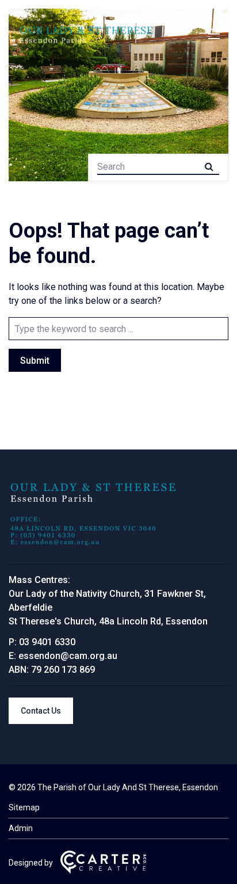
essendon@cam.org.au (67, 655)
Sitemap (24, 807)
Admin (21, 828)
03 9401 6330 (47, 642)
